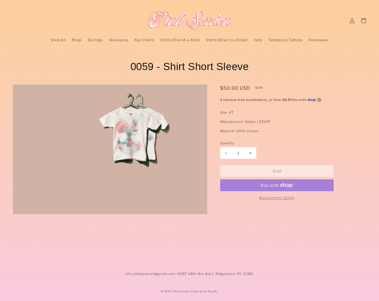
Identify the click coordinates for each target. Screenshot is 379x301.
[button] (363, 20)
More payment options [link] (276, 197)
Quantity (227, 143)
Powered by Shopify (204, 291)
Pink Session (181, 291)
